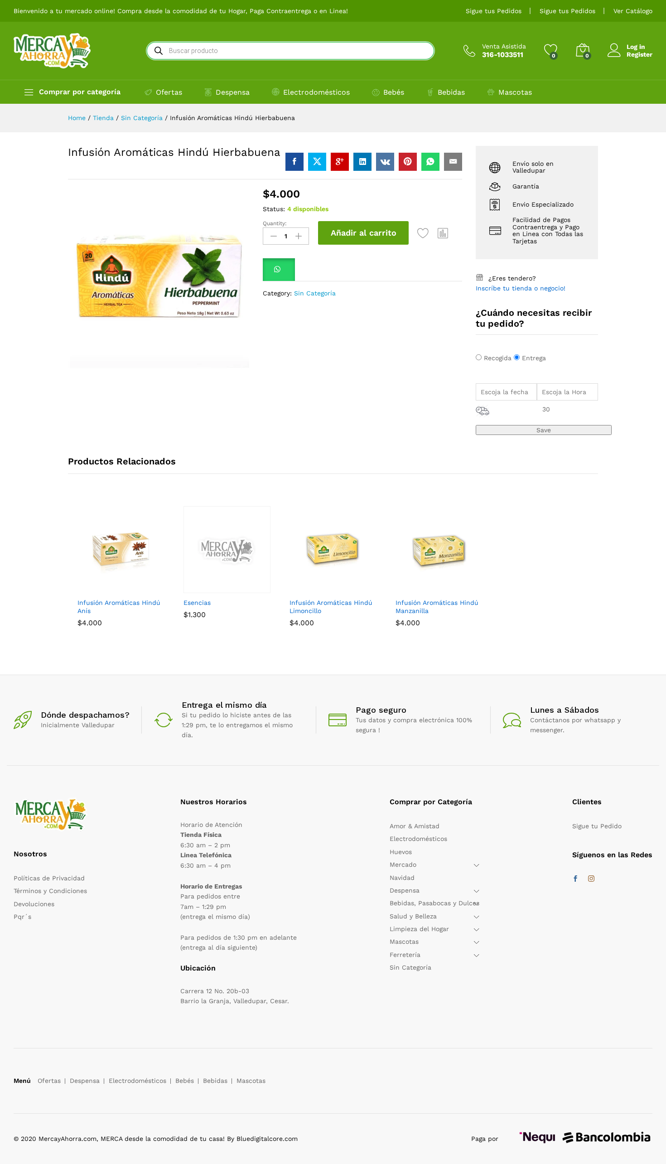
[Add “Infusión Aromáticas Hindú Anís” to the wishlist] (142, 587)
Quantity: (275, 223)
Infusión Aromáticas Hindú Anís (118, 606)
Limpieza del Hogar (419, 928)
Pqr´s (22, 916)
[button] (443, 233)
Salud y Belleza (413, 916)
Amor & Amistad (414, 826)
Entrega (534, 358)
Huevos (401, 851)
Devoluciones (34, 904)
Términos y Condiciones (50, 890)
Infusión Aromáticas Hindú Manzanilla (437, 606)
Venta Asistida (504, 46)
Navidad (402, 877)
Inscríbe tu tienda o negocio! (520, 288)
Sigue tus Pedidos (493, 10)
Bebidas (451, 92)
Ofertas (169, 92)
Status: (274, 209)
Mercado (403, 864)
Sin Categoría (315, 293)
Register (639, 54)
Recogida (498, 358)
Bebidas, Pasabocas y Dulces (434, 903)
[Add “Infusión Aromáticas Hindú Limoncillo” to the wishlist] (354, 587)
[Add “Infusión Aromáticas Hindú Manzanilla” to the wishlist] (460, 587)
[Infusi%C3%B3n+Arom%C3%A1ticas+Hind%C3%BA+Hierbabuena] (317, 162)
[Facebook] (575, 879)
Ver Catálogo (632, 10)
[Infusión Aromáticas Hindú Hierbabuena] (294, 162)
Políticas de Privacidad (49, 878)
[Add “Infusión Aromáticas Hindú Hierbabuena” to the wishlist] (423, 233)
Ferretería (405, 954)
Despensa (233, 92)
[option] (121, 573)
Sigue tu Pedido (597, 826)
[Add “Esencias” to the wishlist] (248, 587)
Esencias (197, 602)
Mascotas (515, 92)
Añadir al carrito (363, 232)
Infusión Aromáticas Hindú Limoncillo (331, 606)
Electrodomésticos (316, 92)
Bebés (393, 92)
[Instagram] (591, 879)
